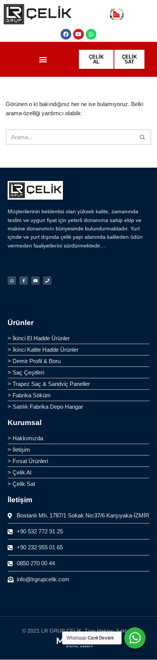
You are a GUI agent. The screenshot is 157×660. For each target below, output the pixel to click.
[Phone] (47, 280)
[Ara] (142, 137)
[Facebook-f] (23, 280)
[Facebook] (66, 34)
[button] (43, 59)
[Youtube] (78, 34)
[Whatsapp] (91, 34)
